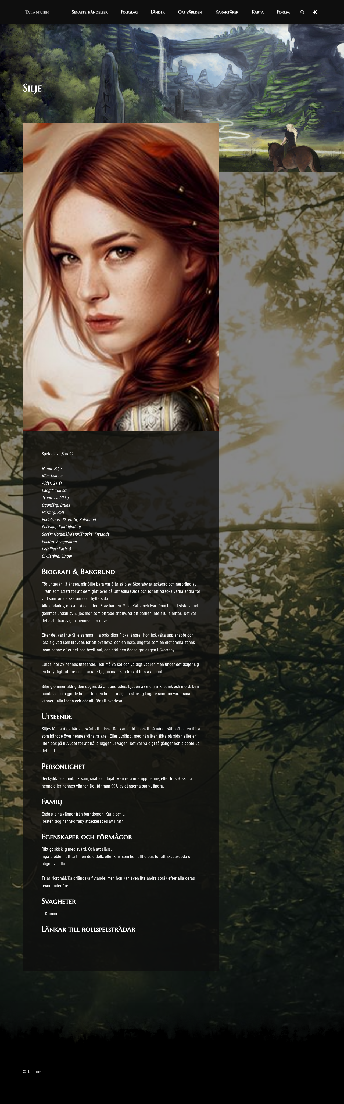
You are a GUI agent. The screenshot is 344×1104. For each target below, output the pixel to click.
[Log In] (315, 12)
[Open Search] (302, 12)
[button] (89, 12)
